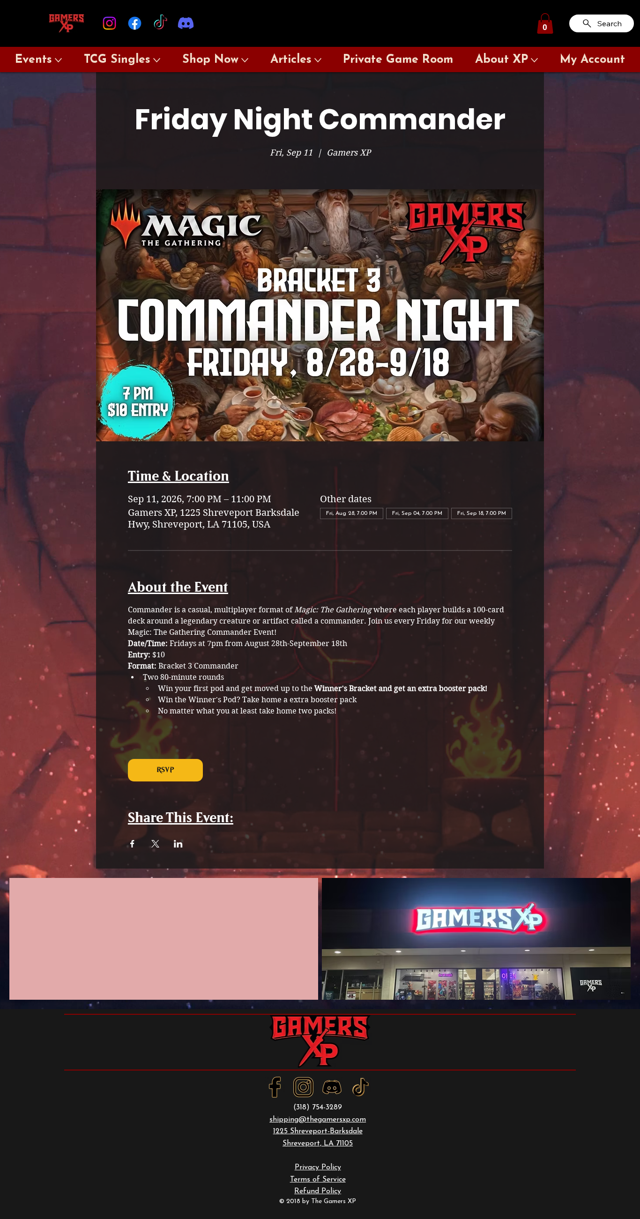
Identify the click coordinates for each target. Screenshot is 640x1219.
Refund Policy (317, 1191)
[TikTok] (160, 23)
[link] (545, 23)
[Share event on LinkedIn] (178, 843)
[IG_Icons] (303, 1087)
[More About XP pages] (534, 60)
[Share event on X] (155, 843)
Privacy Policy (318, 1167)
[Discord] (185, 23)
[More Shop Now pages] (244, 60)
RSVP (165, 769)
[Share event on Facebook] (132, 843)
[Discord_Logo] (331, 1087)
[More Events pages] (58, 60)
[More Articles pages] (317, 60)
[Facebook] (134, 23)
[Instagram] (109, 23)
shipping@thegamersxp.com (317, 1119)
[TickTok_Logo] (360, 1087)
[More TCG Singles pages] (156, 60)
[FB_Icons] (274, 1087)
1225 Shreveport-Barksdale (318, 1131)
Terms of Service (318, 1179)
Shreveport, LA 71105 (318, 1143)
